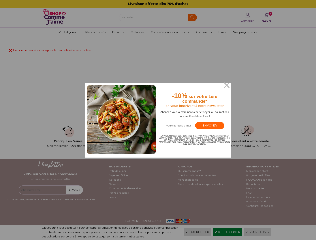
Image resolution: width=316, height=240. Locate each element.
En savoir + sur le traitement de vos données (205, 140)
